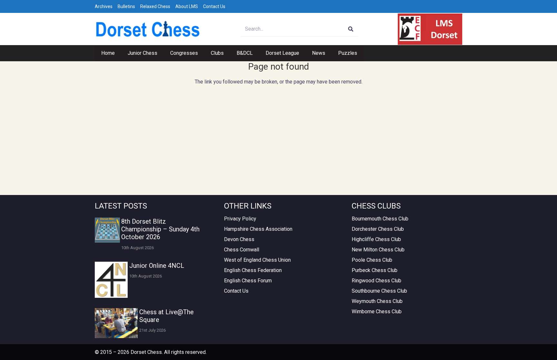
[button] (160, 53)
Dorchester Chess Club (378, 229)
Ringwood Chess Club (376, 280)
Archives (103, 6)
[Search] (351, 29)
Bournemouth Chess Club (380, 219)
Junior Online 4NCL (156, 265)
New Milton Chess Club (378, 250)
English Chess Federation (253, 270)
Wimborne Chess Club (377, 311)
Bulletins (126, 6)
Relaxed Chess (155, 6)
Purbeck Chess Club (374, 270)
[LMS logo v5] (430, 29)
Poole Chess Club (372, 260)
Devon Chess (239, 239)
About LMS (186, 6)
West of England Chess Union (257, 260)
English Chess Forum (248, 280)
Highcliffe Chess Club (376, 239)
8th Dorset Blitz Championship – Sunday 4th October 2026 (160, 229)
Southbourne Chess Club (379, 291)
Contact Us (214, 6)
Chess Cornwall (241, 250)
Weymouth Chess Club (377, 301)
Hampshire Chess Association (258, 229)
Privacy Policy (240, 219)
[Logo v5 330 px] (148, 29)
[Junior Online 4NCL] (111, 280)
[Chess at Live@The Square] (116, 323)
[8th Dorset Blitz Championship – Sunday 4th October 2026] (107, 230)
